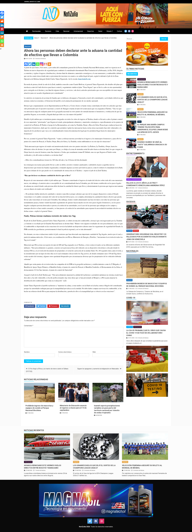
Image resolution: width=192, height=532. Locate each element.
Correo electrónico (65, 352)
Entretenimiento (135, 153)
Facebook (30, 306)
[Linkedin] (34, 64)
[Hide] (1, 49)
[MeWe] (2, 33)
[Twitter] (30, 64)
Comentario (28, 326)
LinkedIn (66, 306)
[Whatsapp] (37, 64)
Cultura (119, 31)
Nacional (66, 31)
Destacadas (36, 31)
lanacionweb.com (84, 79)
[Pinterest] (2, 29)
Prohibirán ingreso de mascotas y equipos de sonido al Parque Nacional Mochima (39, 408)
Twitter (42, 306)
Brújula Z (110, 31)
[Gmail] (45, 64)
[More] (49, 64)
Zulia (57, 31)
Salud (100, 31)
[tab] (132, 74)
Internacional (78, 31)
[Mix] (2, 37)
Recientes (132, 74)
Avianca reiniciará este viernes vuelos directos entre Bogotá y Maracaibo (152, 84)
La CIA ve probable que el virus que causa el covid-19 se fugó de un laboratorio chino (146, 332)
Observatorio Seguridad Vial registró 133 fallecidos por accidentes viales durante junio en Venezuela (146, 236)
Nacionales (132, 251)
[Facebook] (26, 64)
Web (94, 352)
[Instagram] (41, 64)
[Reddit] (2, 21)
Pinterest (54, 306)
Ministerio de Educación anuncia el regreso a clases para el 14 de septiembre (73, 407)
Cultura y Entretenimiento (134, 179)
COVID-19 (130, 298)
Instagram (101, 521)
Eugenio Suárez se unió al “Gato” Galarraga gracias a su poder (152, 144)
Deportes (90, 31)
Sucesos (48, 31)
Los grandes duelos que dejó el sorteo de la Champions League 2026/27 (152, 99)
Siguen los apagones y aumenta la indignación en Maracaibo (98, 369)
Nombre (27, 352)
